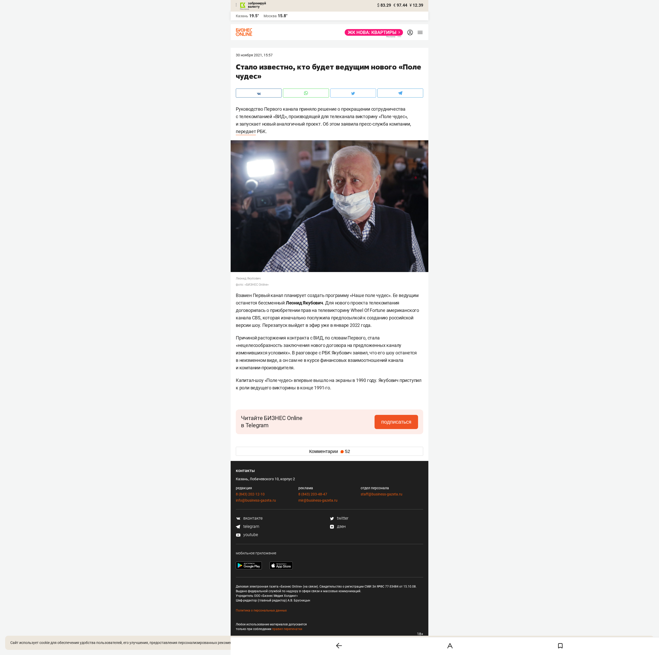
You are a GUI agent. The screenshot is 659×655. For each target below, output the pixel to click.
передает (246, 131)
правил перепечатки (287, 629)
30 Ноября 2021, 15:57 (254, 55)
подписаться (396, 422)
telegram (250, 526)
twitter (342, 518)
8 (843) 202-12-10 (250, 494)
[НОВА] (372, 32)
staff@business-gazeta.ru (381, 494)
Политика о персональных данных (261, 610)
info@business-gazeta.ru (256, 500)
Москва (270, 16)
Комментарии (329, 451)
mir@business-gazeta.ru (317, 500)
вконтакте (252, 518)
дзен (341, 526)
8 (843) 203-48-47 (312, 494)
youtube (250, 534)
